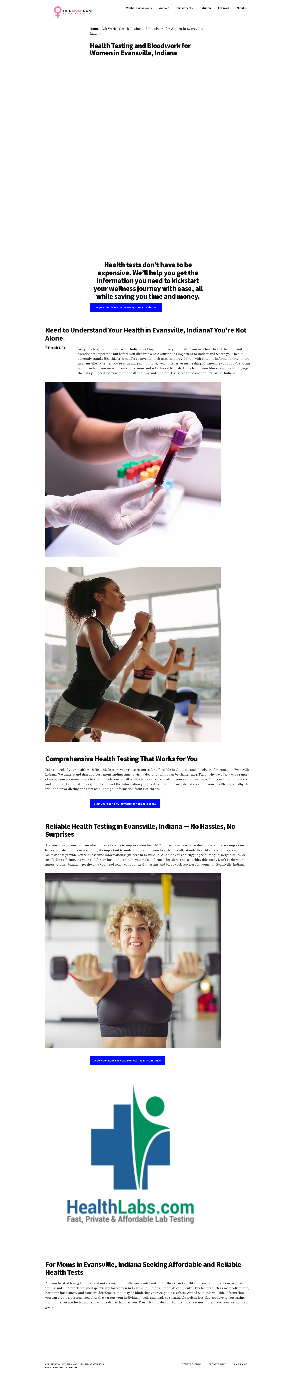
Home (94, 28)
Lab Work (109, 28)
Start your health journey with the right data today (125, 803)
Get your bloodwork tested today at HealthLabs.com (126, 307)
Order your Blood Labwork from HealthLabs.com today (127, 1060)
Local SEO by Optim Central (61, 1367)
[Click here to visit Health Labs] (133, 1160)
